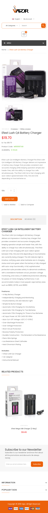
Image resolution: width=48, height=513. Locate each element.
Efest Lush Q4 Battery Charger (21, 50)
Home (4, 50)
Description (16, 219)
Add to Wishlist (10, 205)
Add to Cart (9, 199)
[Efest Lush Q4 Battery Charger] (14, 113)
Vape (23, 504)
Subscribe (37, 464)
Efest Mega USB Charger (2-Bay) (24, 429)
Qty (3, 190)
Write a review (25, 129)
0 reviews (14, 129)
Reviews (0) (30, 219)
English (17, 19)
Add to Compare (27, 205)
